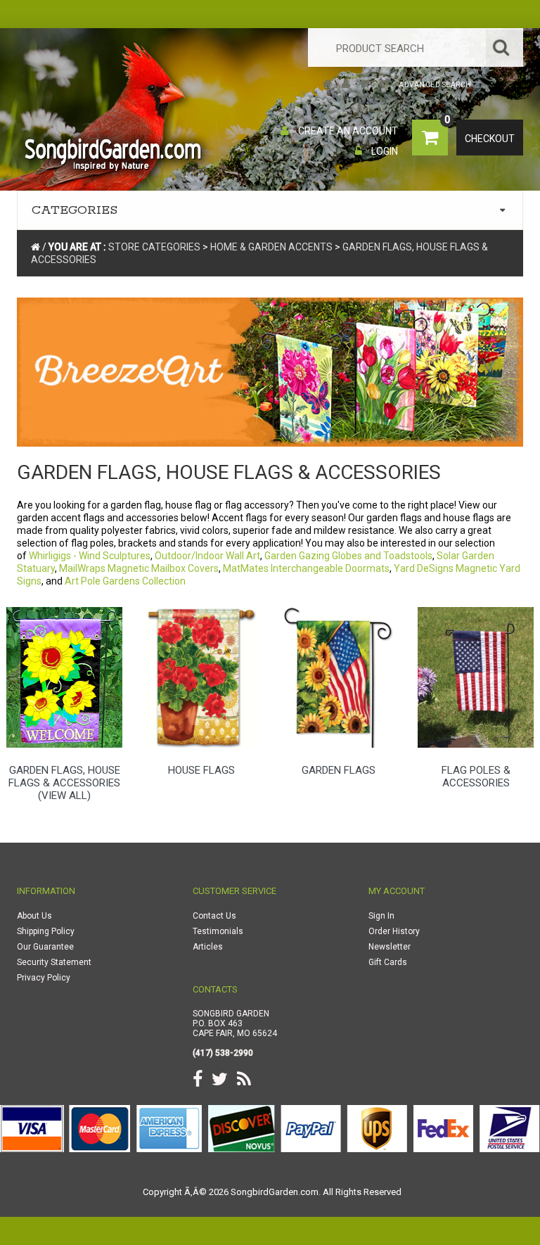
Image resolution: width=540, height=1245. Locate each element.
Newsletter (389, 947)
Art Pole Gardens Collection (125, 581)
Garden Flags (338, 770)
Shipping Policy (46, 931)
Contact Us (214, 916)
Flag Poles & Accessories (476, 776)
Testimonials (218, 931)
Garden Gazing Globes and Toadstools (348, 555)
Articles (208, 947)
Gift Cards (387, 962)
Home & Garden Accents (271, 247)
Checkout (490, 138)
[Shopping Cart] (364, 85)
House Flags (201, 770)
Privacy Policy (43, 978)
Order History (394, 931)
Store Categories (154, 247)
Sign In (381, 916)
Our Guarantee (45, 947)
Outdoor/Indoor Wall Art (207, 555)
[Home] (327, 85)
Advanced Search (435, 85)
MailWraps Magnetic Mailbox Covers (139, 568)
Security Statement (54, 962)
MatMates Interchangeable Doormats (306, 568)
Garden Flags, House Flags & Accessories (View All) (64, 783)
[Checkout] (384, 85)
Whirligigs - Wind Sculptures (89, 555)
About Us (34, 916)
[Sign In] (346, 85)
